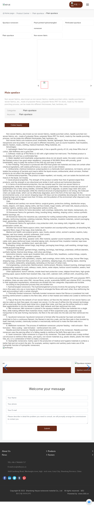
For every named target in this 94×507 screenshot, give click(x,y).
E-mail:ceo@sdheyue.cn (17, 467)
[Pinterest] (24, 478)
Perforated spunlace (73, 23)
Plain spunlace (38, 13)
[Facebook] (4, 478)
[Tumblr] (19, 478)
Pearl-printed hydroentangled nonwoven (45, 25)
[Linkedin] (9, 478)
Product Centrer (23, 13)
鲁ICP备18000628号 (23, 494)
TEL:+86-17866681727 (17, 462)
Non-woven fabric (40, 35)
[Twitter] (14, 478)
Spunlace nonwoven (10, 23)
